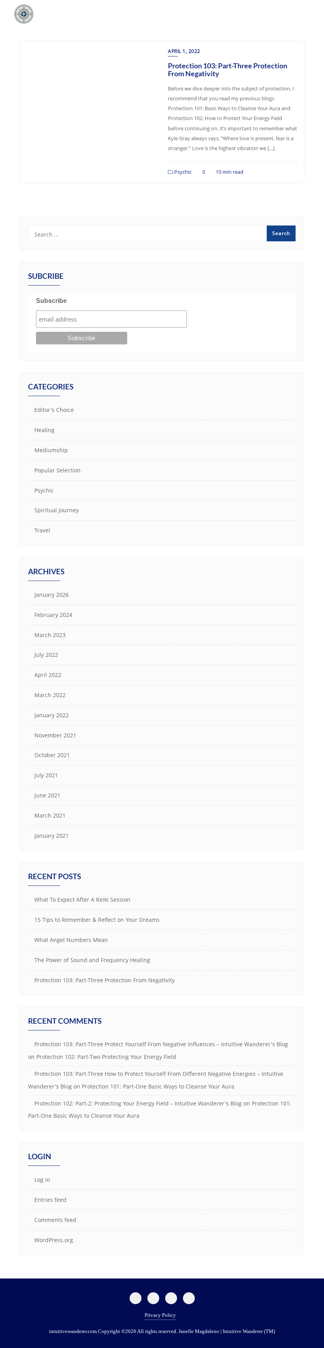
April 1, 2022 (184, 51)
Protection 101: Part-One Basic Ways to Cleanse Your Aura (158, 1086)
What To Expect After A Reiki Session (82, 899)
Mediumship (51, 450)
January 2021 (51, 835)
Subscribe (51, 300)
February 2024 (53, 615)
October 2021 (52, 755)
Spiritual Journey (56, 510)
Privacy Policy (160, 1315)
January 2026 (51, 594)
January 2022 (51, 715)
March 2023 (50, 635)
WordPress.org (53, 1240)
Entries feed (50, 1199)
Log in (42, 1179)
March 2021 (50, 815)
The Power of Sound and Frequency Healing (92, 960)
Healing (44, 430)
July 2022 (46, 654)
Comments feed (55, 1220)
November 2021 (55, 735)
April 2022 (47, 675)
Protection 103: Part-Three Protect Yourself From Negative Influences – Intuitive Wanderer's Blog (161, 1044)
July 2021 (46, 775)
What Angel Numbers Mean (71, 940)
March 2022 (50, 695)
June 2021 (47, 795)
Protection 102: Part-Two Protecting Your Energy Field (106, 1056)
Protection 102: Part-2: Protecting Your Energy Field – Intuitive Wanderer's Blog (138, 1103)
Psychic (182, 171)
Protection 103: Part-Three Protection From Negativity (227, 69)
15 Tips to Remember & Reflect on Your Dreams (97, 919)
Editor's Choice (54, 410)
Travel (42, 530)
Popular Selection (57, 470)
